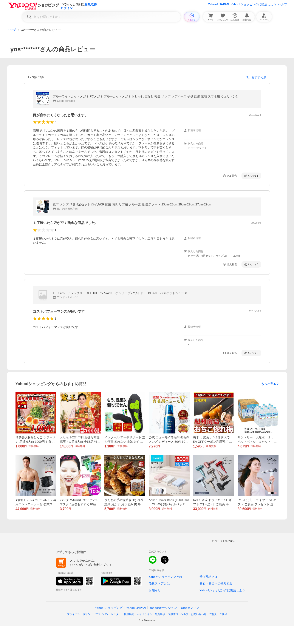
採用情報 (173, 614)
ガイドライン (144, 614)
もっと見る (268, 383)
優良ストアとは (159, 583)
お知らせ (155, 590)
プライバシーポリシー (80, 614)
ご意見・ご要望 (218, 614)
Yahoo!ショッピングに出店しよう (253, 4)
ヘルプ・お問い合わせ (193, 614)
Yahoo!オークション (163, 607)
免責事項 (160, 614)
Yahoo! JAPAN (218, 4)
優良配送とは (209, 576)
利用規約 (129, 614)
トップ (11, 30)
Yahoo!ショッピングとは (165, 576)
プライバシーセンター (108, 614)
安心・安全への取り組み (216, 583)
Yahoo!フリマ (190, 607)
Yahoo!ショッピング (108, 607)
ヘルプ (282, 4)
